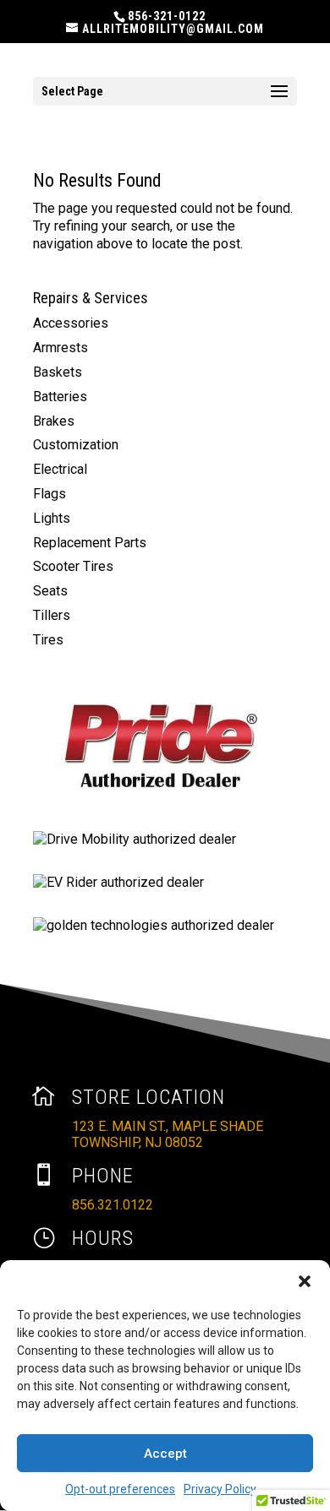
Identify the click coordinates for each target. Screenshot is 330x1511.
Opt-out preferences (120, 1489)
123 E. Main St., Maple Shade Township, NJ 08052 (167, 1134)
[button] (304, 1281)
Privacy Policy (220, 1489)
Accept (165, 1453)
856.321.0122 (112, 1205)
